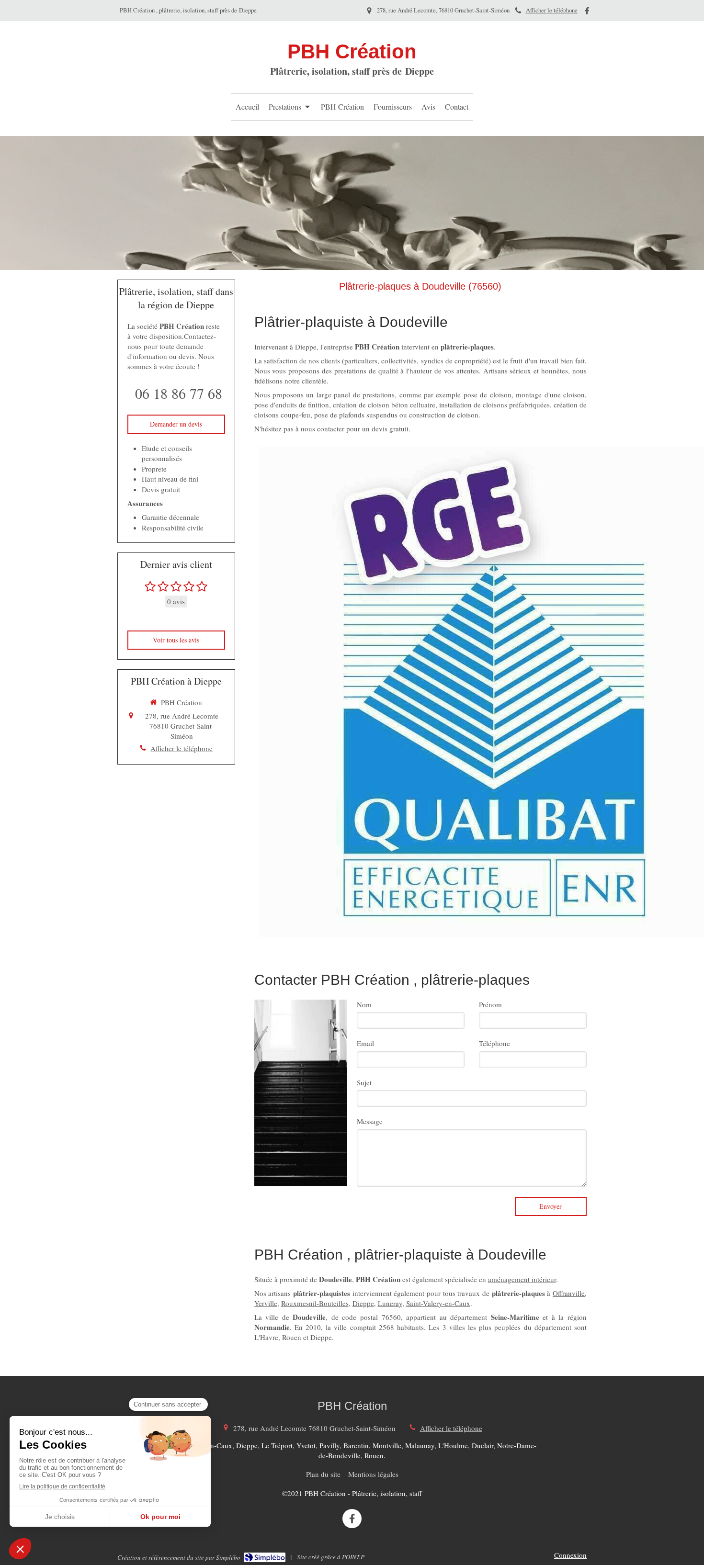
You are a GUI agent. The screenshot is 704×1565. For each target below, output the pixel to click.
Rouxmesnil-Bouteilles (315, 1303)
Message (370, 1121)
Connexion (570, 1555)
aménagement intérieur (522, 1279)
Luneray (390, 1303)
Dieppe (363, 1303)
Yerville (265, 1303)
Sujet (364, 1082)
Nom (364, 1004)
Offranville (569, 1293)
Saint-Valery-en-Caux (438, 1303)
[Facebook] (587, 12)
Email (365, 1043)
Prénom (490, 1004)
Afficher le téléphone (552, 10)
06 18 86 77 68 (178, 393)
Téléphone (494, 1043)
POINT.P (353, 1557)
